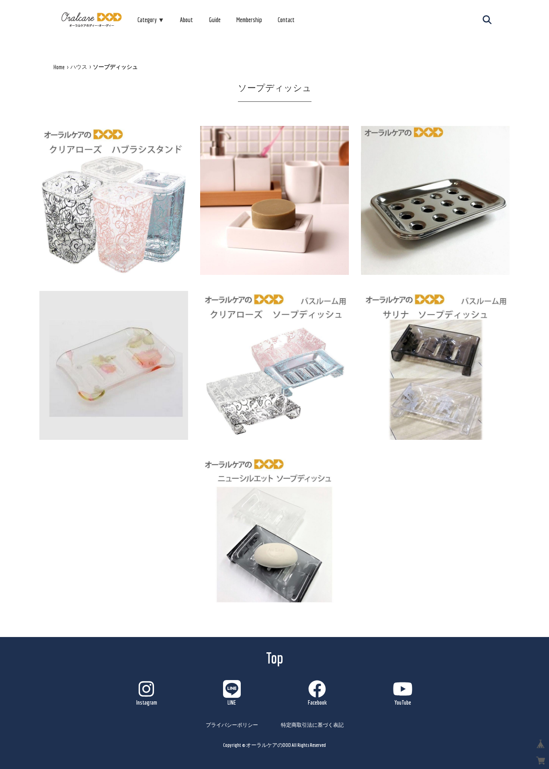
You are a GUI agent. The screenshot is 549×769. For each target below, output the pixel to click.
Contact (286, 19)
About (186, 19)
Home (59, 67)
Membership (249, 19)
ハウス (78, 67)
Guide (215, 19)
